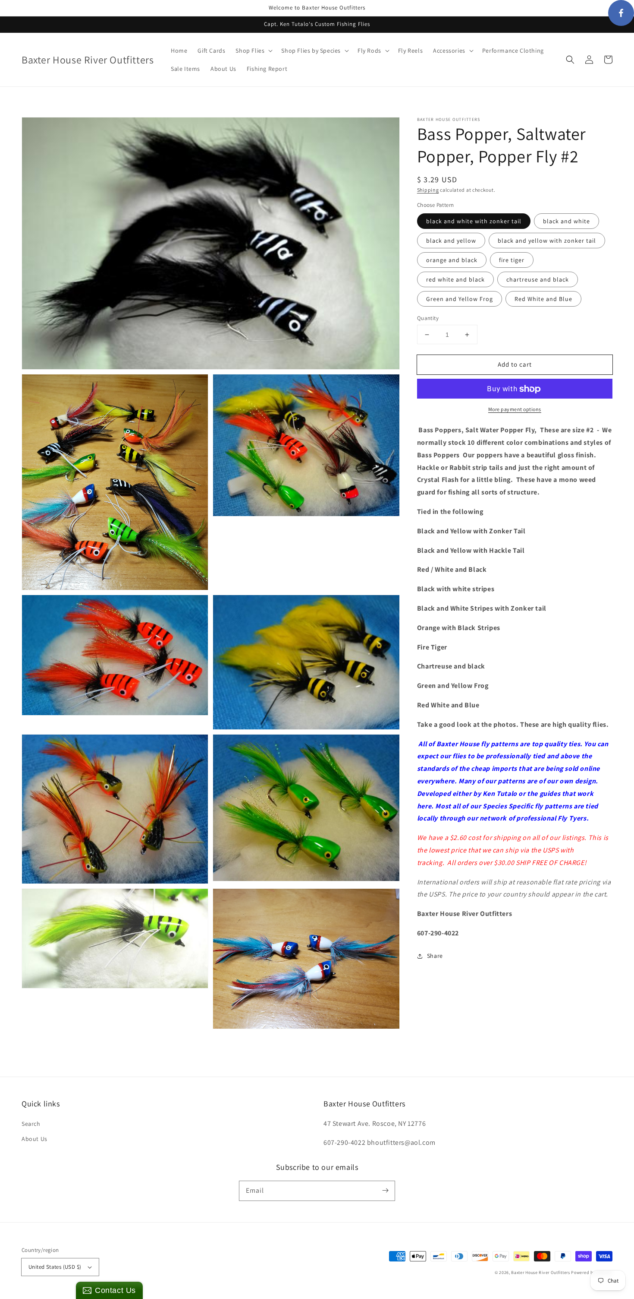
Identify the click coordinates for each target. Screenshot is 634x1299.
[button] (570, 59)
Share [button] (435, 956)
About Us (34, 1139)
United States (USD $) (54, 1266)
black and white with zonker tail (473, 221)
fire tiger (511, 260)
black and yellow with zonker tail (547, 240)
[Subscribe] (385, 1190)
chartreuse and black (537, 279)
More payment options (514, 409)
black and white (566, 221)
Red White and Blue (543, 299)
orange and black (451, 260)
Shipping (428, 190)
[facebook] (621, 13)
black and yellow (451, 240)
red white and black (455, 279)
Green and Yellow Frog (459, 299)
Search (31, 1124)
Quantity (428, 318)
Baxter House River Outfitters (540, 1272)
